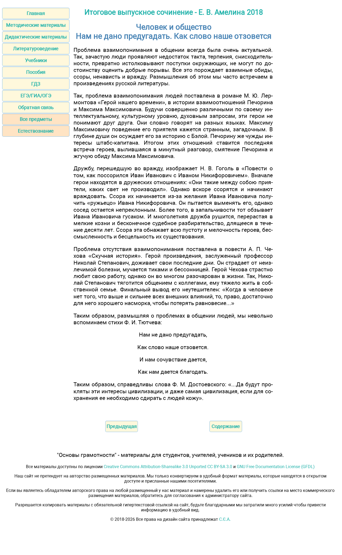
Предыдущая (122, 426)
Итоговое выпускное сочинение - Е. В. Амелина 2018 (173, 12)
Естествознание (36, 131)
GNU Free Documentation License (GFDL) (276, 466)
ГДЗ (35, 84)
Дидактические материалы (36, 37)
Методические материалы (36, 25)
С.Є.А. (225, 519)
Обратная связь (36, 107)
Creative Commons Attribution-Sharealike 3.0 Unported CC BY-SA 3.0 (168, 466)
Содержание (226, 426)
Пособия (35, 72)
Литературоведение (36, 48)
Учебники (36, 60)
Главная (36, 13)
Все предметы (36, 119)
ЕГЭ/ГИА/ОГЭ (36, 95)
